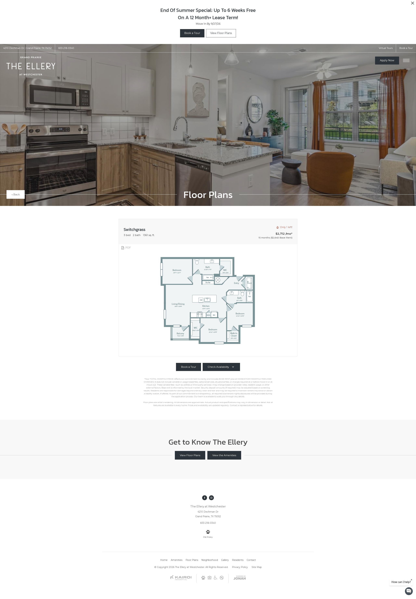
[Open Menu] (406, 60)
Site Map (257, 567)
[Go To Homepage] (30, 66)
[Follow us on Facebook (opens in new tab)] (204, 497)
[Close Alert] (412, 4)
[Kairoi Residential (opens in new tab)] (180, 579)
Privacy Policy (240, 567)
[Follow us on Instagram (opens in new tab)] (211, 497)
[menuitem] (164, 560)
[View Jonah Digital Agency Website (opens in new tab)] (240, 578)
